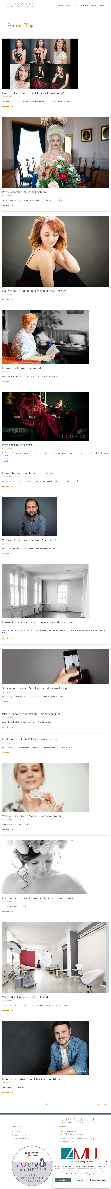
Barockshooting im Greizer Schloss (24, 192)
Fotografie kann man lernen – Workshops (28, 473)
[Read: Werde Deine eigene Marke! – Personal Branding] (45, 787)
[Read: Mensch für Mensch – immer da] (45, 337)
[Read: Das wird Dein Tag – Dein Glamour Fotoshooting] (40, 63)
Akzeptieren (63, 1180)
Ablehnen (80, 1180)
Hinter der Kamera (81, 5)
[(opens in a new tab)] (55, 251)
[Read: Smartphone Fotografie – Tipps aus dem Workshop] (55, 666)
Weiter (102, 1104)
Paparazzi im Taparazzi (17, 445)
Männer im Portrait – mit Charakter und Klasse (31, 1079)
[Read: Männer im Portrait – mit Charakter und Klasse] (45, 1048)
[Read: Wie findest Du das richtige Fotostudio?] (55, 957)
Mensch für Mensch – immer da (22, 368)
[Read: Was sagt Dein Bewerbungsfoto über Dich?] (29, 516)
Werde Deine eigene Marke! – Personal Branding (33, 816)
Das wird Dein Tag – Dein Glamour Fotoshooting (33, 93)
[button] (107, 1162)
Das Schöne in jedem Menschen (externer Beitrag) (34, 291)
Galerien (94, 5)
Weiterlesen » (7, 106)
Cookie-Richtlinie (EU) (20, 1138)
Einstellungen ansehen (98, 1180)
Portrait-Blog (7, 97)
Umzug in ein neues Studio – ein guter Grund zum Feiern (38, 622)
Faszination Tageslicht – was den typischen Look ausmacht (39, 898)
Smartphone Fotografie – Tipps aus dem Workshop (34, 688)
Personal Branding (65, 5)
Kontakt (103, 5)
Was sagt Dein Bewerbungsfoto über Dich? (29, 540)
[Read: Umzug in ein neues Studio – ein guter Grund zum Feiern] (45, 591)
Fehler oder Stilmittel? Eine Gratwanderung (30, 739)
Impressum (95, 1185)
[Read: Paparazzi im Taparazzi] (45, 416)
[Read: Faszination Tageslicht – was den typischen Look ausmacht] (45, 867)
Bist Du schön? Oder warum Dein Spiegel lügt (31, 714)
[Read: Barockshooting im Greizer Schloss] (55, 152)
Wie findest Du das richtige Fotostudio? (27, 997)
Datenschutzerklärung (70, 1185)
